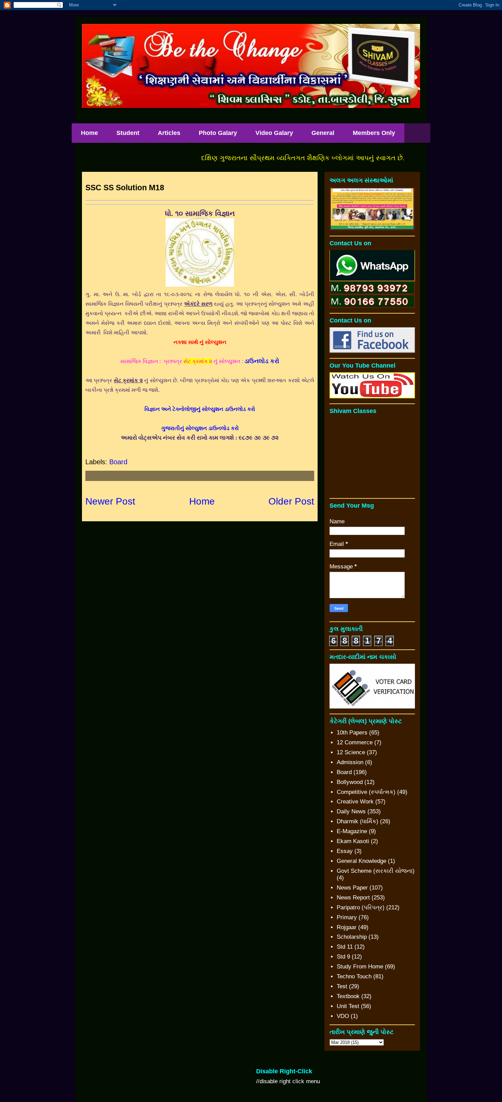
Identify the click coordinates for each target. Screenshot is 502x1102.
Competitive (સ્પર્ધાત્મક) (366, 792)
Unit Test (348, 1006)
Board (118, 462)
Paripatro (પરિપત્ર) (361, 907)
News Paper (352, 887)
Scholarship (352, 937)
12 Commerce (355, 742)
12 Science (351, 752)
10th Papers (352, 732)
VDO (343, 1016)
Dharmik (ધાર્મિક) (357, 821)
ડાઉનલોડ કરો (262, 361)
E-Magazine (352, 831)
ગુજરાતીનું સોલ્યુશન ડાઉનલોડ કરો (200, 428)
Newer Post (110, 501)
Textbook (348, 996)
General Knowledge (361, 861)
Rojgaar (347, 927)
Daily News (351, 811)
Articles (169, 132)
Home (89, 132)
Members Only (374, 132)
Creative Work (355, 801)
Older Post (291, 501)
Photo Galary (218, 132)
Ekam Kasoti (353, 841)
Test (342, 986)
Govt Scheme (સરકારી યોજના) (376, 871)
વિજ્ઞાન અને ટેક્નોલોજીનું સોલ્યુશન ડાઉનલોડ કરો (199, 409)
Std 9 (343, 956)
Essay (345, 851)
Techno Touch (354, 976)
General (322, 132)
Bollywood (350, 782)
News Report (353, 897)
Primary (347, 917)
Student (127, 132)
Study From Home (360, 966)
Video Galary (274, 132)
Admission (350, 762)
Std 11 (345, 946)
